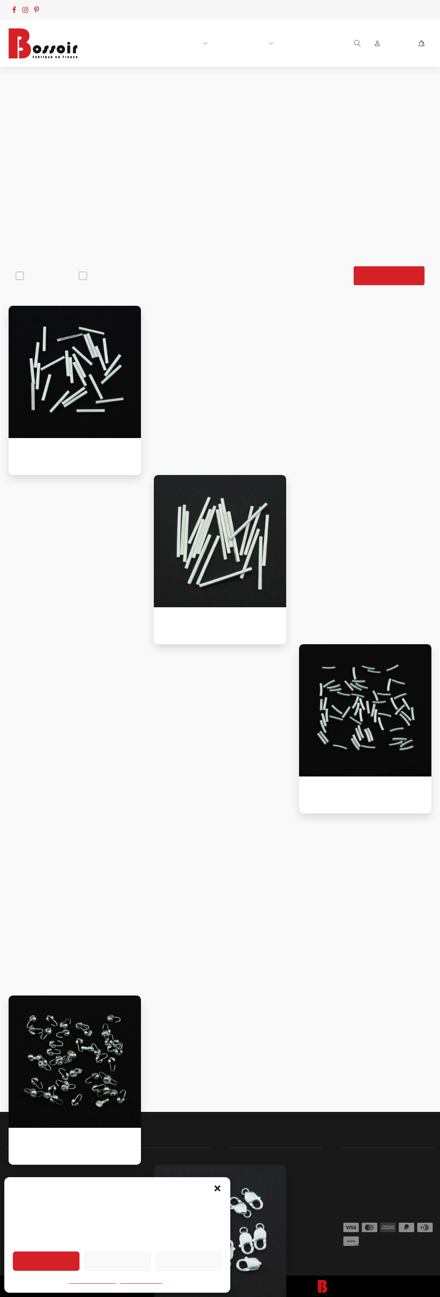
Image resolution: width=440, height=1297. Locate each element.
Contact (386, 9)
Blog (418, 9)
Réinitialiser (389, 275)
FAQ (357, 9)
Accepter (46, 1260)
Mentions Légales (141, 1281)
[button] (217, 1188)
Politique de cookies (92, 1281)
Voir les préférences (188, 1260)
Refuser (117, 1260)
